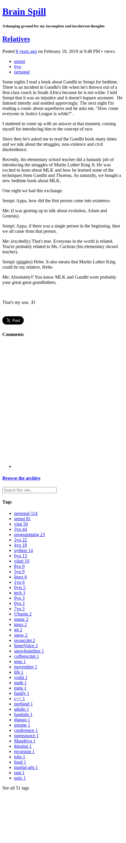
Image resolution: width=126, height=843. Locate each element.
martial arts (26, 767)
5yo (19, 571)
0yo (19, 603)
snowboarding (29, 650)
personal (22, 71)
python (23, 550)
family (21, 693)
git (18, 629)
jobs (19, 756)
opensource (26, 735)
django (22, 719)
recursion (24, 751)
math (20, 682)
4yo (20, 545)
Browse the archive (21, 478)
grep (20, 661)
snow (21, 635)
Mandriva (24, 740)
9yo (19, 598)
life (18, 672)
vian (21, 523)
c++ (19, 698)
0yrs (19, 587)
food (20, 762)
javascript (24, 640)
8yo (19, 566)
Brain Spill (24, 11)
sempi (19, 61)
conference (26, 730)
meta (20, 687)
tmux (20, 624)
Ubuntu (23, 613)
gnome (22, 724)
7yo (19, 608)
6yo (17, 66)
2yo (20, 539)
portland (23, 703)
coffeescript (26, 656)
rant (19, 772)
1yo (19, 582)
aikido (21, 709)
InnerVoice (26, 645)
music (21, 619)
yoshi (21, 677)
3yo (20, 529)
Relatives (16, 39)
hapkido (23, 714)
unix (20, 777)
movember (25, 666)
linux (20, 576)
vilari (21, 560)
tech (19, 592)
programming (29, 534)
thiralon (23, 746)
